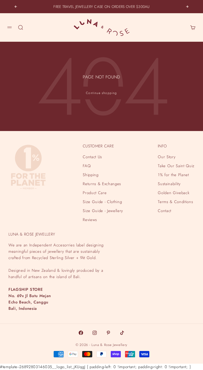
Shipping (90, 175)
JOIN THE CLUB (143, 346)
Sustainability (169, 184)
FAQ (87, 166)
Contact (164, 211)
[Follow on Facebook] (81, 332)
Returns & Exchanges (102, 184)
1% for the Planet (173, 175)
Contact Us (92, 157)
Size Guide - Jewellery (103, 211)
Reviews (90, 220)
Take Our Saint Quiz (176, 166)
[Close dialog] (198, 234)
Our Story (167, 157)
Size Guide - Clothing (102, 202)
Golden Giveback (173, 193)
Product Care (95, 193)
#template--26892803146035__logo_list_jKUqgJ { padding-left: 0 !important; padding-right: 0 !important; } (98, 185)
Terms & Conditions (175, 202)
